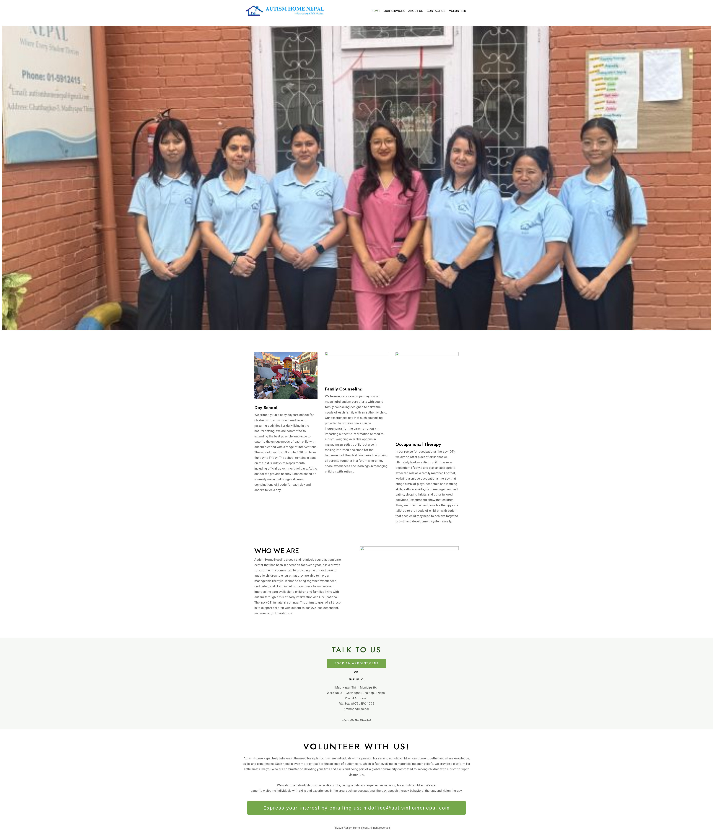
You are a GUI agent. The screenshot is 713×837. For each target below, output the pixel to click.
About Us (415, 11)
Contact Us (436, 11)
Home (376, 11)
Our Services (394, 11)
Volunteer (457, 11)
